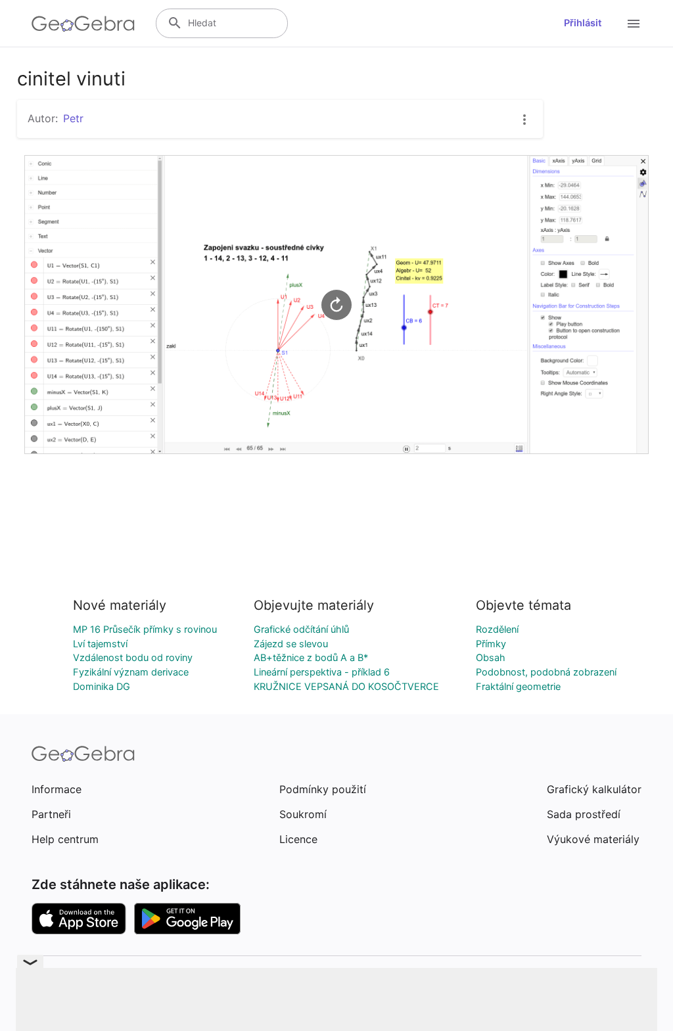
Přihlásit (583, 23)
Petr (73, 118)
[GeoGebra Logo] (83, 24)
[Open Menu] (633, 24)
